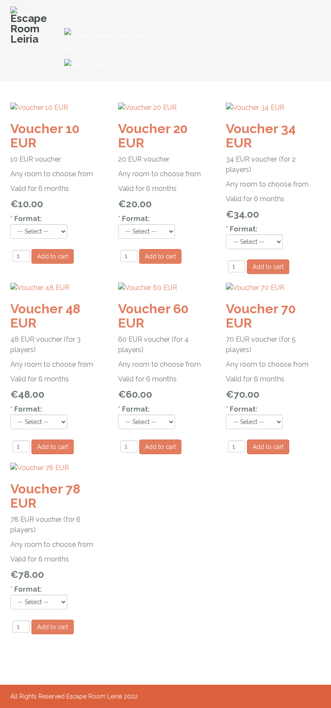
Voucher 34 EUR (261, 135)
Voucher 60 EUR (153, 316)
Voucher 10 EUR (45, 135)
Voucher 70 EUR (261, 316)
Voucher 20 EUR (153, 135)
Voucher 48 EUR (45, 316)
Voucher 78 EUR (45, 496)
